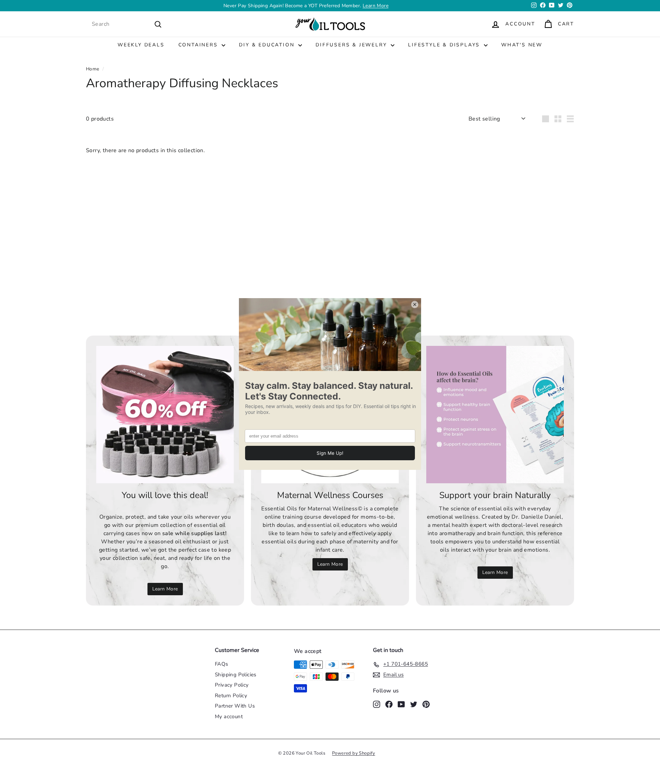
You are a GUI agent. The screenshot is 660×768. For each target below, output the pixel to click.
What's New (521, 45)
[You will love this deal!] (165, 414)
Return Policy (231, 695)
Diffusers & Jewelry (352, 45)
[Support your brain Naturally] (495, 414)
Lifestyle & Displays (445, 45)
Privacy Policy (232, 684)
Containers (199, 45)
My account (229, 716)
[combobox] (127, 24)
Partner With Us (235, 705)
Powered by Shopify (353, 753)
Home (92, 69)
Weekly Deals (141, 45)
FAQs (221, 663)
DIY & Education (268, 45)
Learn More (375, 5)
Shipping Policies (235, 674)
